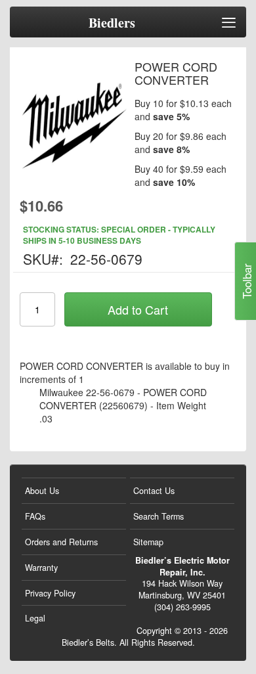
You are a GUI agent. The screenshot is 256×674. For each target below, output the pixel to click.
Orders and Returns (61, 542)
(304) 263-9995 (182, 607)
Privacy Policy (50, 593)
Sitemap (148, 542)
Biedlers (112, 23)
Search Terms (158, 516)
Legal (35, 618)
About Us (42, 491)
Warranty (41, 567)
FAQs (35, 516)
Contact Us (154, 491)
